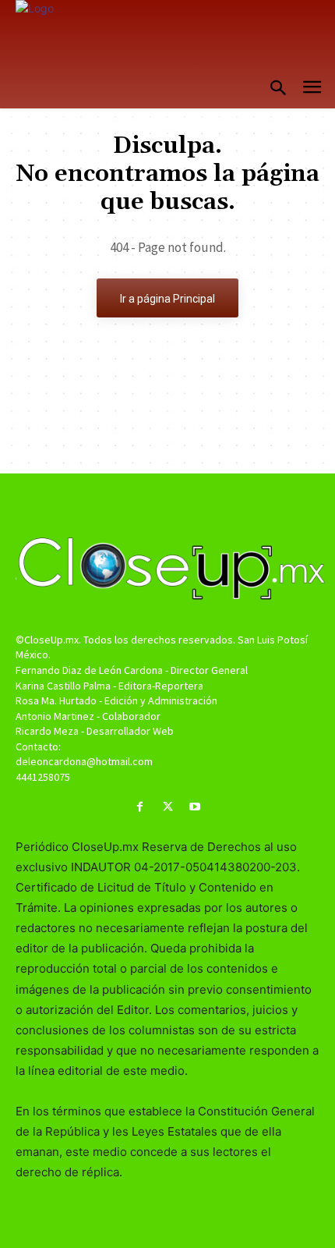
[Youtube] (195, 807)
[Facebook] (140, 807)
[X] (167, 807)
